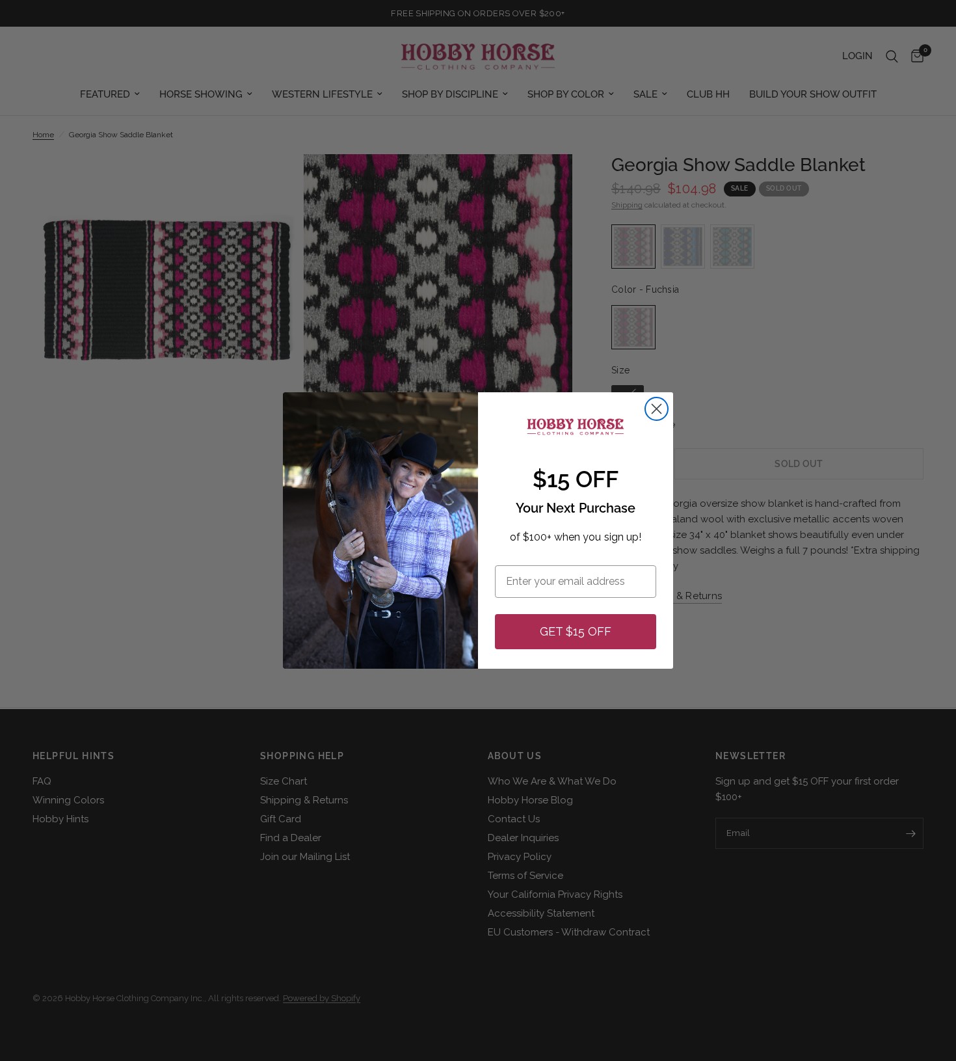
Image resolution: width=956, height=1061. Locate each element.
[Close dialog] (656, 408)
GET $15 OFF (575, 631)
